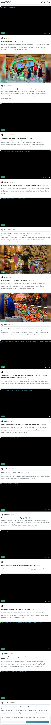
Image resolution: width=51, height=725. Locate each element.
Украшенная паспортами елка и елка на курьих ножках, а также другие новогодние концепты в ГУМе (24, 376)
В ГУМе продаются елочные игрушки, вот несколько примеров (24, 328)
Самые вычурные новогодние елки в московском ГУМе (21, 565)
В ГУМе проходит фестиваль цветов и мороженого (20, 233)
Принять (38, 721)
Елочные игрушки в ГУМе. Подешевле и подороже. (20, 706)
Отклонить (14, 721)
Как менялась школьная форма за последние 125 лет (21, 89)
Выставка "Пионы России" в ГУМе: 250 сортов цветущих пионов (24, 185)
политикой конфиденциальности (27, 718)
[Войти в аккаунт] (42, 2)
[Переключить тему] (49, 2)
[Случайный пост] (47, 2)
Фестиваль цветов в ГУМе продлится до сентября (19, 138)
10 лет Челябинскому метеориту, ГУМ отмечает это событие (23, 424)
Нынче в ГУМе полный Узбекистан (15, 472)
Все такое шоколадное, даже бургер (15, 518)
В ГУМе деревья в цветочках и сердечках (17, 280)
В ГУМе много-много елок (12, 41)
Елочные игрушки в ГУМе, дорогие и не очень (18, 609)
